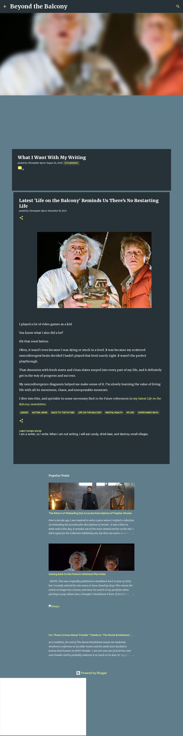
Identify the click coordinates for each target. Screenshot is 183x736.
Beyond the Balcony (38, 6)
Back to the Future (62, 412)
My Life (130, 412)
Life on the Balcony (89, 412)
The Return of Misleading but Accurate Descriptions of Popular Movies (90, 513)
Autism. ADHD (39, 412)
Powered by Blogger (93, 673)
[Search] (178, 6)
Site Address (71, 163)
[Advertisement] (91, 122)
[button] (21, 218)
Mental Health (113, 412)
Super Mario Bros (148, 412)
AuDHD (24, 412)
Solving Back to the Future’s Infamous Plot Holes (77, 574)
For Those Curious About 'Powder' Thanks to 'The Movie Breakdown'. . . (91, 635)
